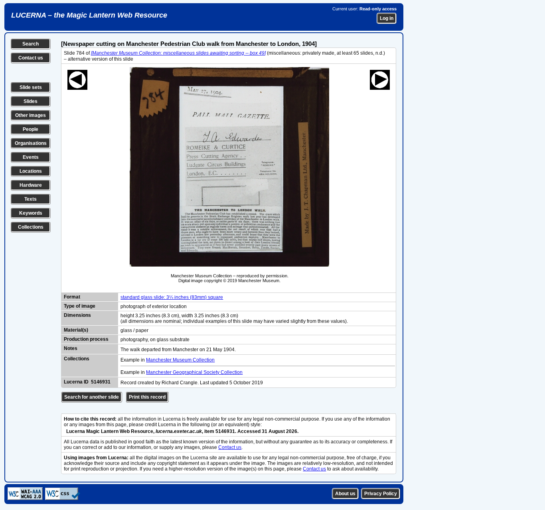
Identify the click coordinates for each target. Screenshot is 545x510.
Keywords (30, 213)
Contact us (30, 58)
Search (30, 44)
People (30, 129)
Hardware (31, 185)
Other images (30, 115)
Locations (31, 171)
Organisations (31, 143)
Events (31, 157)
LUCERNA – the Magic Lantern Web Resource (89, 15)
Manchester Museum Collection (180, 360)
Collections (30, 227)
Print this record (147, 397)
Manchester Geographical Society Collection (194, 372)
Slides (31, 101)
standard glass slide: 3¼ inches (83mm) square (171, 297)
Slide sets (31, 87)
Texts (30, 199)
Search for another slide (91, 397)
